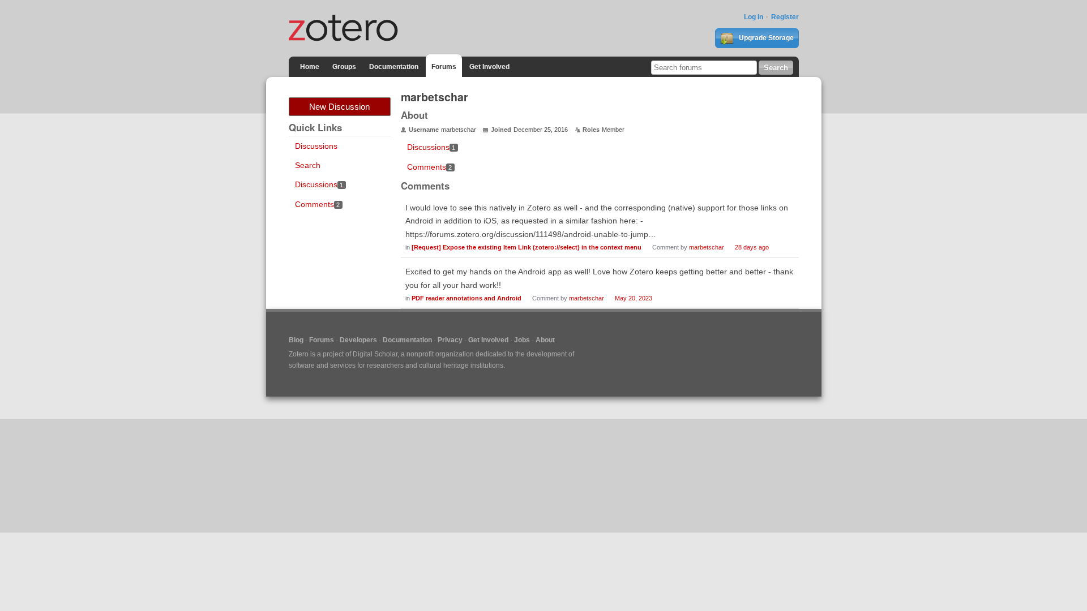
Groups (344, 67)
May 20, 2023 (633, 298)
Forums (443, 67)
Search (307, 165)
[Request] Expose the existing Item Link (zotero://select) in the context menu (526, 247)
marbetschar (706, 247)
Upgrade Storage (765, 38)
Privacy (450, 340)
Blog (296, 340)
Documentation (393, 67)
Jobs (522, 340)
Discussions (316, 145)
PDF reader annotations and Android (466, 298)
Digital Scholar (375, 354)
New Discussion (339, 106)
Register (785, 17)
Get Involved (489, 67)
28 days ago (752, 247)
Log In (753, 17)
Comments (317, 204)
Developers (358, 340)
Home (309, 67)
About (545, 340)
